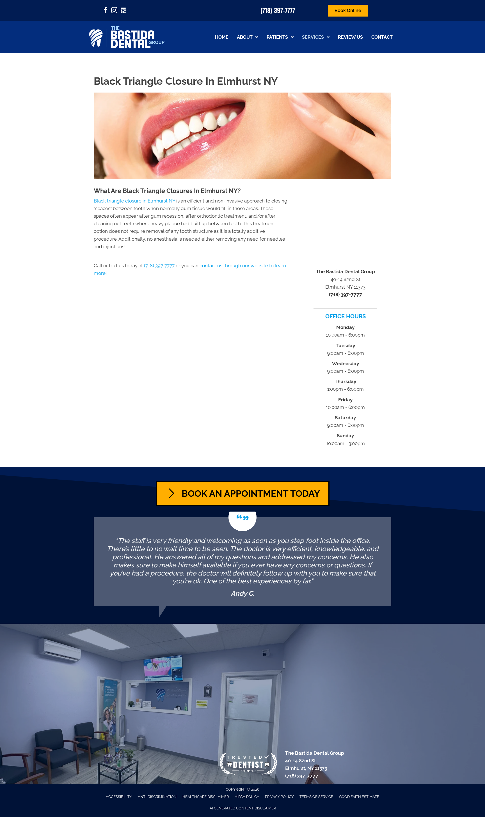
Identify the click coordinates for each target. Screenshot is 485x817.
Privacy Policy (279, 797)
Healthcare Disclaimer (205, 797)
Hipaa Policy (247, 797)
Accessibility (119, 797)
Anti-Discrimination (157, 797)
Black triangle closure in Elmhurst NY (134, 201)
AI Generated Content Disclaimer (243, 808)
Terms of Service (316, 797)
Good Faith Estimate (359, 797)
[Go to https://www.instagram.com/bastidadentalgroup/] (114, 11)
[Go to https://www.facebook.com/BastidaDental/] (105, 11)
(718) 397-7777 (277, 10)
